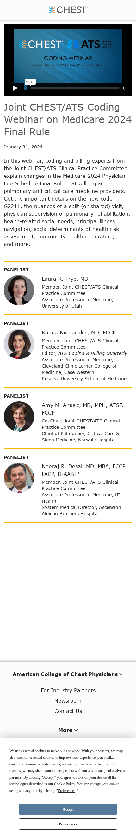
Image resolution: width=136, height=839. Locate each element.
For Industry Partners (68, 690)
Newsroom (68, 701)
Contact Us (68, 711)
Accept (68, 809)
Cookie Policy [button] (64, 784)
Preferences (68, 824)
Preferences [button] (66, 790)
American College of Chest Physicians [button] (65, 674)
